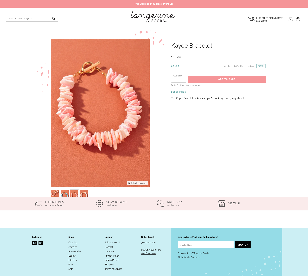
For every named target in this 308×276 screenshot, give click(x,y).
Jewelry (72, 247)
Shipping (109, 264)
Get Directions (148, 253)
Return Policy (112, 260)
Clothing (72, 242)
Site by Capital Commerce (189, 257)
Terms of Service (113, 269)
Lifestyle (72, 260)
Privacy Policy (112, 256)
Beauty (72, 256)
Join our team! (112, 242)
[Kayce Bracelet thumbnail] (55, 196)
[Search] (53, 18)
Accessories (74, 251)
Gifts (70, 264)
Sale (70, 269)
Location (109, 251)
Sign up (243, 245)
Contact (109, 247)
